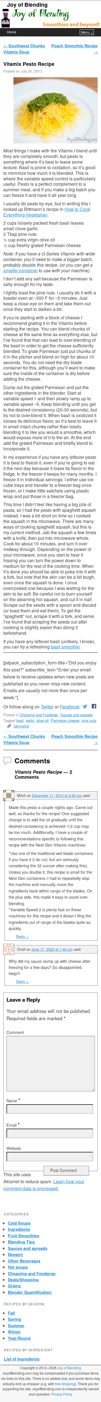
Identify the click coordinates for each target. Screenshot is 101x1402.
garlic (30, 720)
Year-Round (19, 1338)
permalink (21, 726)
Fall (11, 1313)
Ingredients (19, 1229)
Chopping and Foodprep (39, 714)
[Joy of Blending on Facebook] (92, 706)
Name (13, 1100)
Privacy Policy (61, 1394)
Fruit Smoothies (23, 1235)
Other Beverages (24, 1261)
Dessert (15, 1254)
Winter (14, 1331)
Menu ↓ (87, 32)
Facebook (69, 706)
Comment (15, 1032)
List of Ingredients (22, 1359)
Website (13, 1148)
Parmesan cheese (65, 720)
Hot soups (18, 1267)
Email (13, 1125)
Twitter (47, 706)
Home (11, 31)
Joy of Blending (27, 4)
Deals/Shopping (23, 1279)
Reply (22, 936)
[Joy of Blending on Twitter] (85, 706)
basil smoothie (65, 646)
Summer (16, 1325)
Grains (14, 1286)
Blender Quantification (30, 1292)
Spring (14, 1319)
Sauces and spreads (76, 714)
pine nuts (89, 720)
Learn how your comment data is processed (43, 1185)
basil (20, 720)
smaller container (20, 270)
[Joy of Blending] (50, 18)
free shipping (65, 1383)
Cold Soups (19, 1223)
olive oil (42, 720)
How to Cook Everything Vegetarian (46, 212)
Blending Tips (21, 1242)
